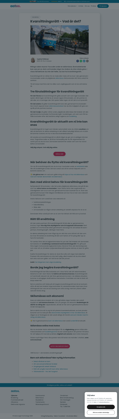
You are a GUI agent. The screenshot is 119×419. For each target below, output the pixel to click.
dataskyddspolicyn (104, 402)
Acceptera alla (101, 407)
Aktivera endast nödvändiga (101, 412)
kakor (95, 402)
